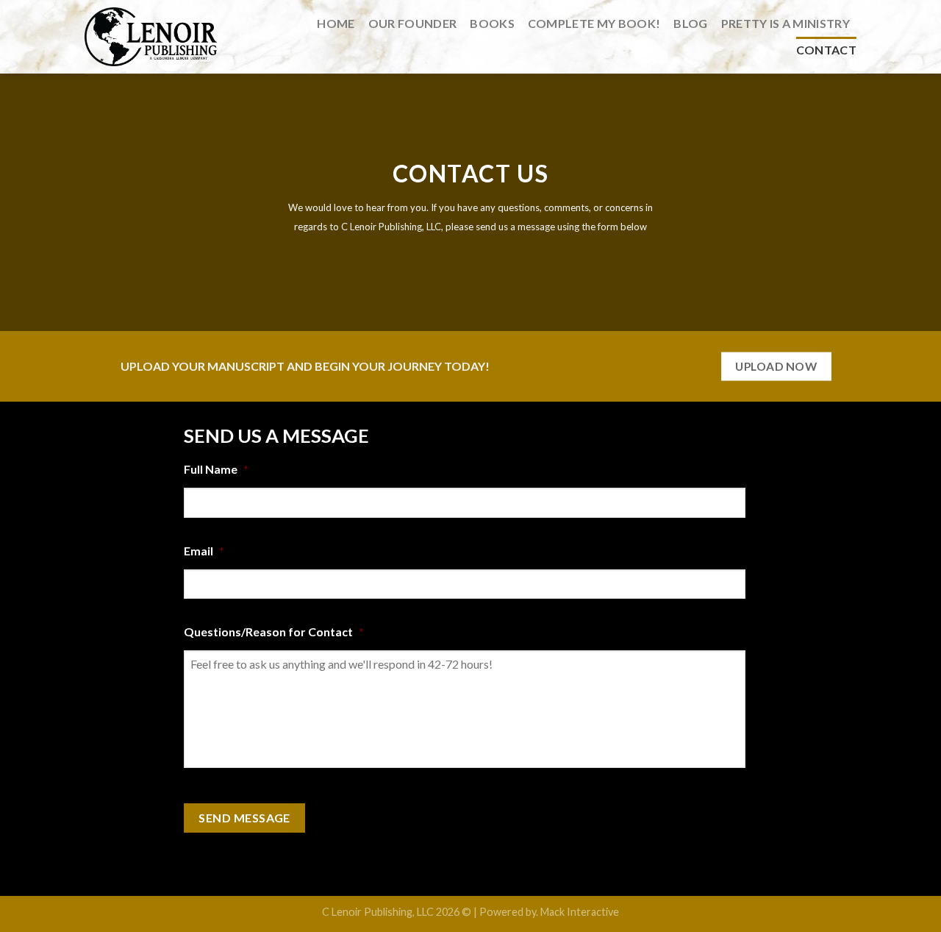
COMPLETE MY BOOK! (594, 23)
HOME (335, 23)
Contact (826, 50)
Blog (690, 23)
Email (204, 551)
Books (492, 23)
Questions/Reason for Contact (274, 631)
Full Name (216, 469)
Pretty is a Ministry (785, 23)
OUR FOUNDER (412, 23)
